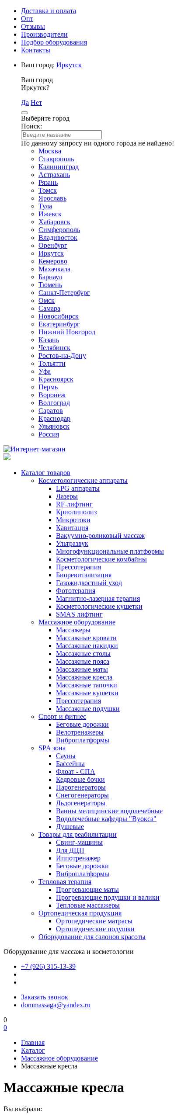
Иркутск (69, 65)
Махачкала (54, 269)
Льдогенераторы (80, 803)
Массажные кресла (84, 677)
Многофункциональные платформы (110, 551)
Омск (46, 300)
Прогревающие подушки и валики (108, 897)
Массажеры (73, 630)
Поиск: (31, 126)
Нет (36, 102)
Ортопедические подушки (95, 929)
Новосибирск (58, 316)
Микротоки (73, 520)
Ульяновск (54, 426)
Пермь (48, 387)
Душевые (70, 826)
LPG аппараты (78, 488)
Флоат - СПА (75, 771)
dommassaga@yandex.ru (56, 1005)
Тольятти (52, 363)
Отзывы (33, 26)
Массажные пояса (82, 661)
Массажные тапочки (86, 685)
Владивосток (57, 237)
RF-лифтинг (74, 504)
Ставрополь (56, 159)
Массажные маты (82, 669)
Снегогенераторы (82, 795)
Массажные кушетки (87, 693)
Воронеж (52, 395)
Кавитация (72, 527)
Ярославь (52, 198)
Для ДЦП (70, 850)
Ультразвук (72, 543)
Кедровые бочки (80, 779)
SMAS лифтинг (79, 614)
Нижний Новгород (66, 332)
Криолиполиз (76, 512)
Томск (47, 190)
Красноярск (55, 379)
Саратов (50, 410)
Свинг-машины (79, 842)
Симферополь (59, 229)
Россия (48, 434)
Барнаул (50, 277)
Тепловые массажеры (88, 905)
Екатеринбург (59, 324)
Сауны (66, 755)
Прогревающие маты (87, 889)
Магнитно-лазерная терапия (98, 598)
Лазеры (67, 496)
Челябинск (54, 347)
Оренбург (52, 245)
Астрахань (54, 174)
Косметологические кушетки (99, 606)
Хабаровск (54, 221)
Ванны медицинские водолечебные (109, 811)
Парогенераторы (81, 787)
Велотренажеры (80, 732)
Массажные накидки (87, 645)
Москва (49, 151)
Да (25, 102)
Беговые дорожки (82, 724)
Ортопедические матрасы (94, 921)
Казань (48, 339)
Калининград (58, 166)
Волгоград (54, 402)
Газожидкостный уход (89, 582)
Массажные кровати (86, 637)
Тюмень (50, 284)
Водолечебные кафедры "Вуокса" (106, 818)
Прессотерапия (78, 567)
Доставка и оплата (48, 10)
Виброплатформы (82, 740)
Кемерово (52, 261)
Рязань (48, 182)
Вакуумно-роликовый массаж (100, 535)
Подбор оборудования (54, 42)
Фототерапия (75, 590)
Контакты (35, 50)
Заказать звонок (44, 997)
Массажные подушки (88, 708)
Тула (45, 206)
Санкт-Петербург (64, 292)
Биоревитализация (83, 575)
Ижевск (50, 214)
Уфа (44, 371)
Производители (44, 34)
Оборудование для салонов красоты (92, 936)
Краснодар (54, 418)
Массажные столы (83, 653)
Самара (49, 308)
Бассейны (70, 763)
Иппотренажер (78, 858)
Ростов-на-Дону (62, 355)
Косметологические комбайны (101, 559)
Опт (27, 18)
